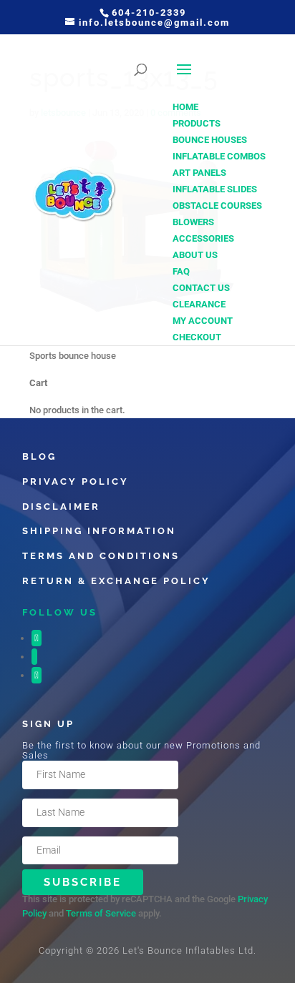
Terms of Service (101, 913)
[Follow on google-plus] (37, 675)
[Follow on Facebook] (37, 638)
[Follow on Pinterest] (34, 656)
